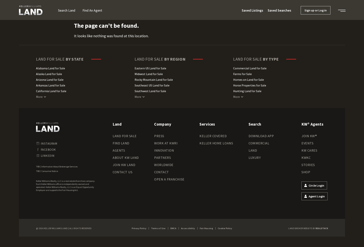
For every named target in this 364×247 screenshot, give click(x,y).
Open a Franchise (169, 179)
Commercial (259, 143)
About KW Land (126, 157)
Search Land (66, 10)
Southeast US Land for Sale (152, 85)
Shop (305, 172)
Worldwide (163, 165)
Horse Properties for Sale (249, 85)
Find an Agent (92, 10)
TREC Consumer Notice (47, 171)
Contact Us (122, 172)
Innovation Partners (164, 154)
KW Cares (309, 150)
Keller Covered (213, 136)
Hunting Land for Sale (247, 91)
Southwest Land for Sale (150, 91)
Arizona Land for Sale (50, 80)
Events (307, 143)
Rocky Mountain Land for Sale (154, 80)
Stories (308, 165)
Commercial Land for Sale (250, 68)
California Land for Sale (51, 91)
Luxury (255, 157)
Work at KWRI (165, 143)
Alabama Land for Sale (50, 68)
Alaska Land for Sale (49, 74)
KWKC (306, 157)
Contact (161, 172)
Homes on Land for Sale (248, 80)
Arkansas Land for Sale (50, 85)
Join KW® (309, 136)
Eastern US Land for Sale (150, 68)
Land (253, 150)
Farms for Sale (242, 74)
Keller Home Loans (216, 143)
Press (159, 136)
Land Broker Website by (308, 228)
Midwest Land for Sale (149, 74)
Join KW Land (124, 165)
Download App (261, 136)
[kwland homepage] (48, 127)
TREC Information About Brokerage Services (57, 166)
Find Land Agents (121, 147)
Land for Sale (125, 136)
